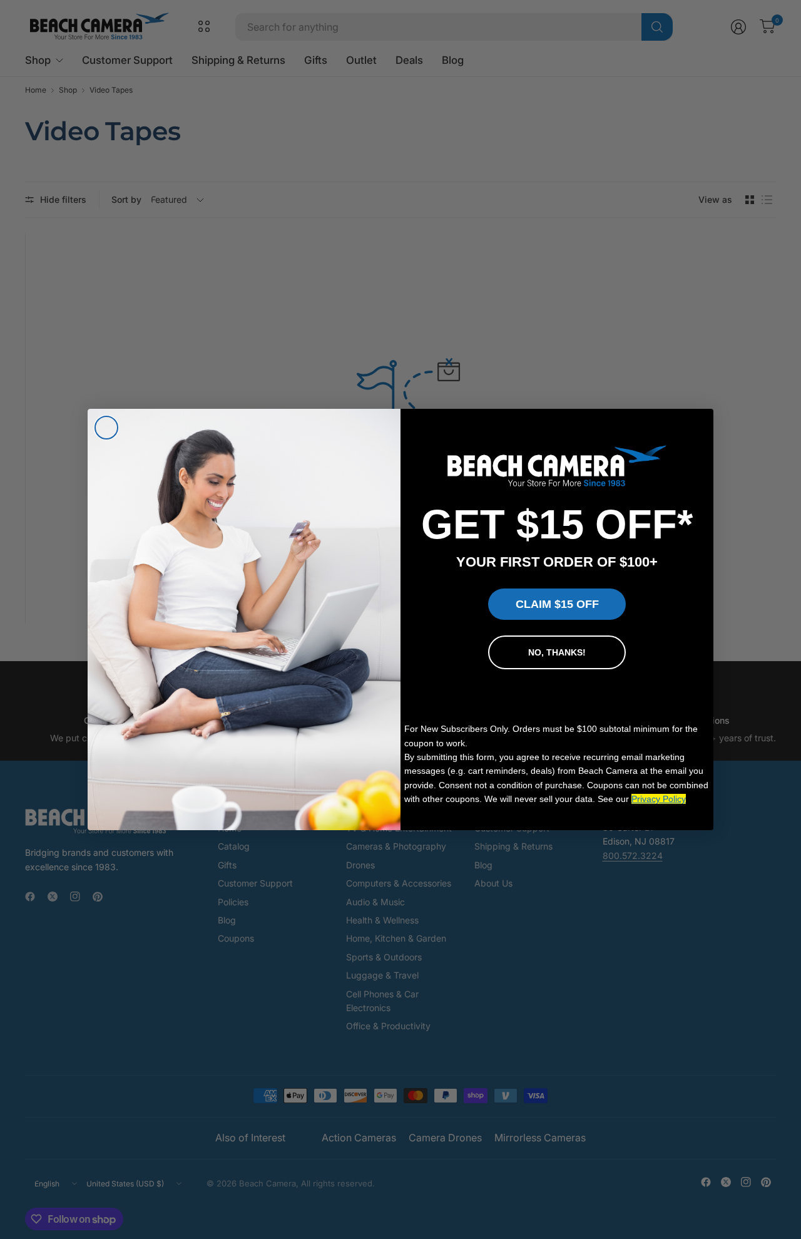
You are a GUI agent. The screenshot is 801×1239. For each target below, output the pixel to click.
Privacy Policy (658, 799)
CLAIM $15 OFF (557, 604)
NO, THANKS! (557, 652)
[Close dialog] (106, 427)
